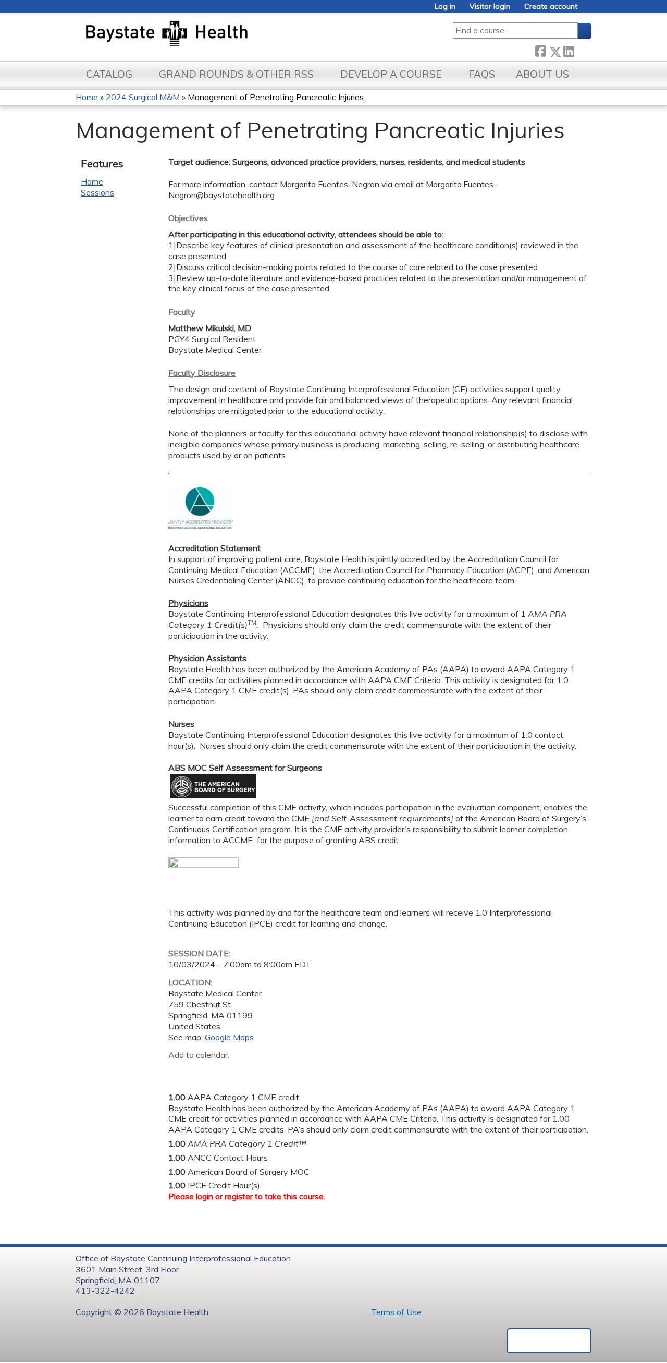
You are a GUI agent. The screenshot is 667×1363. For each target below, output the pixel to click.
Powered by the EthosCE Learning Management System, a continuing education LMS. (549, 1340)
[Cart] (588, 10)
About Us (542, 74)
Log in (445, 6)
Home (87, 97)
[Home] (215, 34)
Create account (550, 6)
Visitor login (490, 6)
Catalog (109, 74)
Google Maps (229, 1037)
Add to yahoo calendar (202, 1071)
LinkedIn (568, 50)
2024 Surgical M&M (143, 97)
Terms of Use (395, 1312)
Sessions (97, 192)
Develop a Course (391, 74)
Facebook (540, 50)
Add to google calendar (179, 1071)
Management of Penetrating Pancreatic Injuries (276, 97)
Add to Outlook (251, 1071)
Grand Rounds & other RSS (236, 74)
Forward (582, 50)
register (239, 1196)
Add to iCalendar (226, 1071)
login (204, 1196)
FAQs (481, 74)
